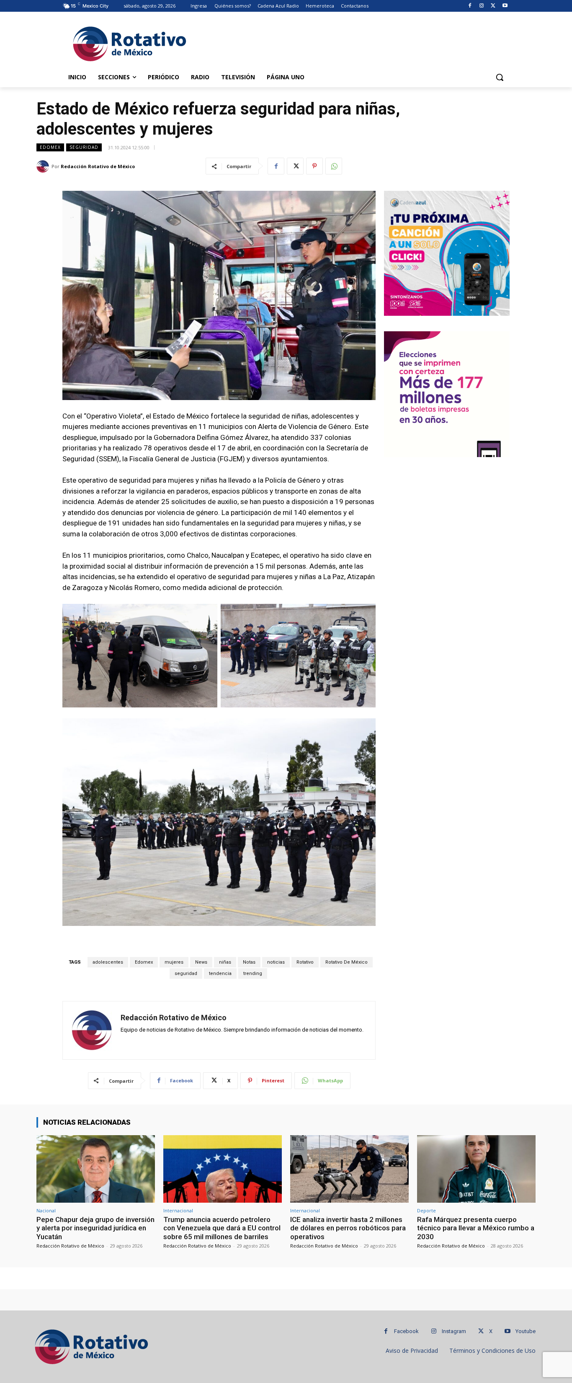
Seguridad (84, 147)
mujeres (174, 962)
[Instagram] (482, 6)
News (201, 962)
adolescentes (108, 962)
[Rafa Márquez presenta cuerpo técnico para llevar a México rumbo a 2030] (476, 1169)
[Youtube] (505, 6)
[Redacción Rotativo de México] (44, 166)
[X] (493, 6)
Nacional (46, 1210)
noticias (276, 962)
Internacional (178, 1210)
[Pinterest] (314, 166)
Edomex (50, 147)
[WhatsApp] (333, 166)
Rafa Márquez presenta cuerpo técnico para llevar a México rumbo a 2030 (475, 1228)
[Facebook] (470, 6)
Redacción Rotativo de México (98, 166)
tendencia (220, 973)
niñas (225, 962)
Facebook (406, 1331)
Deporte (426, 1210)
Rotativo (305, 962)
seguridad (186, 973)
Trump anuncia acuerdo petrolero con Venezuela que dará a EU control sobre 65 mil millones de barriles (222, 1228)
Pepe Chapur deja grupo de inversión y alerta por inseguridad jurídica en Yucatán (95, 1228)
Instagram (454, 1331)
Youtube (525, 1331)
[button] (500, 77)
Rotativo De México (346, 962)
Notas (249, 962)
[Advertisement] (348, 42)
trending (252, 973)
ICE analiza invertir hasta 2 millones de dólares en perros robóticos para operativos (348, 1228)
